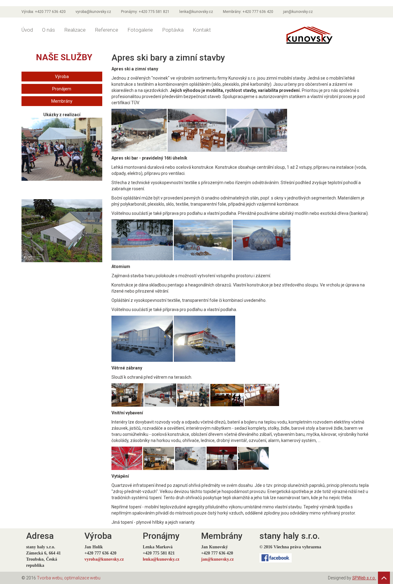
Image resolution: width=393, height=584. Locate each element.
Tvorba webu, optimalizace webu (68, 577)
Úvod (27, 30)
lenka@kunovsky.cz (196, 12)
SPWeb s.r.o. (364, 577)
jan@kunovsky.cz (298, 12)
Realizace (75, 30)
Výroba (62, 76)
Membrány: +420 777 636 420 (248, 12)
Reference (106, 30)
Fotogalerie (140, 30)
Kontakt (202, 30)
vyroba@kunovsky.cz (93, 12)
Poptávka (173, 30)
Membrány (61, 101)
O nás (48, 30)
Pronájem (61, 88)
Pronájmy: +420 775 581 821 (145, 12)
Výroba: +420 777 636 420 (43, 12)
